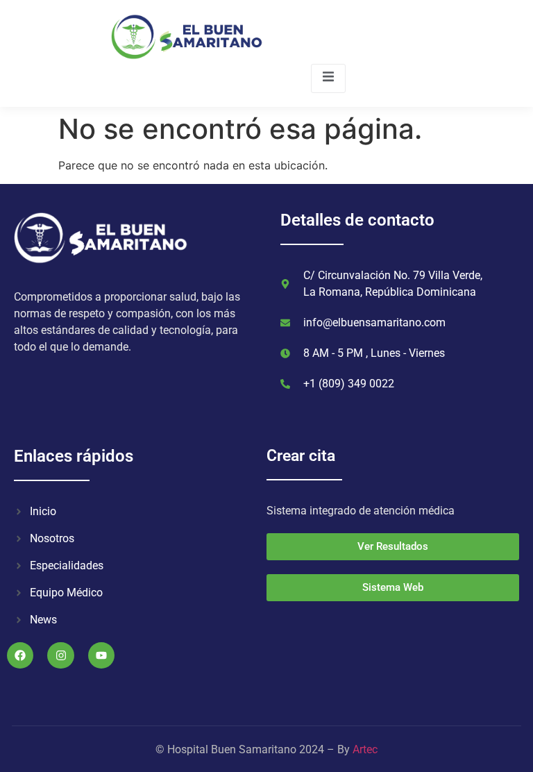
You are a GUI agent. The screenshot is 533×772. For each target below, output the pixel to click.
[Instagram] (60, 655)
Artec (365, 749)
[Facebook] (20, 655)
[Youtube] (101, 655)
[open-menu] (328, 78)
